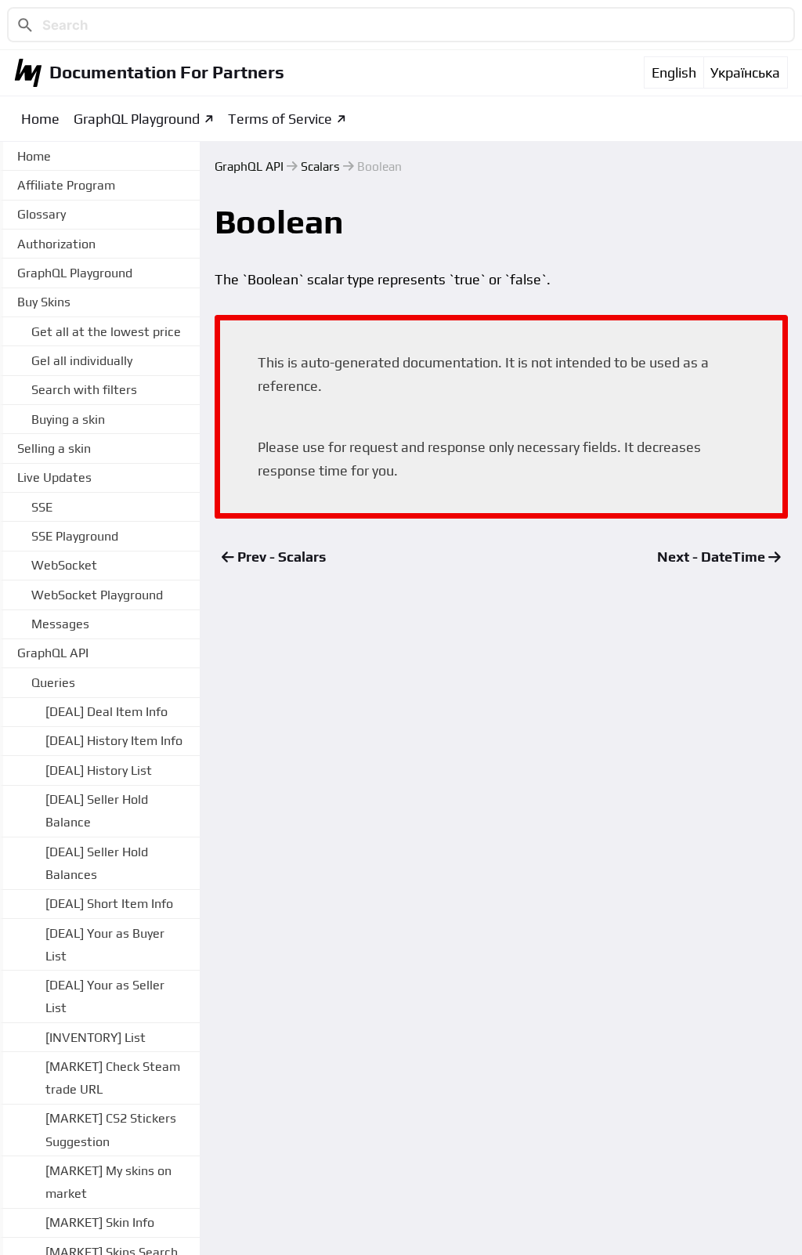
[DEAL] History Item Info (113, 740)
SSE (41, 507)
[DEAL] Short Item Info (109, 903)
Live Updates (54, 477)
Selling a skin (54, 448)
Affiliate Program (66, 185)
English (674, 72)
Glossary (41, 214)
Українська (745, 72)
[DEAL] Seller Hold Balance (96, 811)
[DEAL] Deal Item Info (106, 711)
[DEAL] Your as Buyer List (104, 945)
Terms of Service (280, 118)
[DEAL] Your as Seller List (104, 996)
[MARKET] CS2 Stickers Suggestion (110, 1129)
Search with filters (84, 389)
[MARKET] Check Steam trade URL (112, 1078)
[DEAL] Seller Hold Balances (96, 863)
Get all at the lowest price (106, 331)
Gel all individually (81, 360)
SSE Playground (74, 536)
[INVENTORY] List (95, 1037)
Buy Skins (43, 302)
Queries (53, 682)
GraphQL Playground (137, 118)
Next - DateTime (712, 556)
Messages (60, 624)
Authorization (56, 244)
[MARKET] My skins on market (108, 1182)
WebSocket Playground (97, 595)
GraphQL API (249, 166)
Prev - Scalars (280, 556)
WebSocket (64, 565)
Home (40, 118)
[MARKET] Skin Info (99, 1222)
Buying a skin (68, 419)
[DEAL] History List (98, 770)
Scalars (320, 166)
